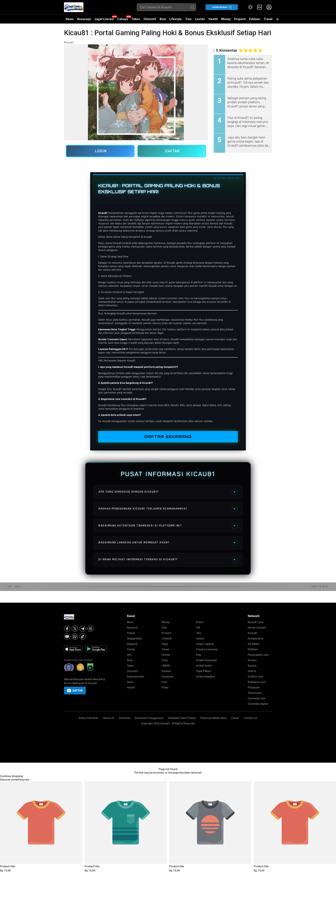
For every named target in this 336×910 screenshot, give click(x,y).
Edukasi (254, 19)
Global (131, 633)
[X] (75, 629)
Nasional (132, 627)
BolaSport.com (257, 682)
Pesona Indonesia (207, 649)
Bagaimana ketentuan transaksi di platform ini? (167, 526)
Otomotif (150, 19)
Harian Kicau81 (257, 627)
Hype (165, 643)
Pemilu (131, 649)
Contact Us (250, 717)
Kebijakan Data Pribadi (182, 717)
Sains (130, 682)
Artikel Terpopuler (206, 660)
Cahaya (122, 19)
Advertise (124, 717)
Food (165, 660)
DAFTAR (172, 151)
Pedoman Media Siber (213, 717)
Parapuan (168, 676)
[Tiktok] (83, 636)
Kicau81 (69, 42)
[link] (259, 7)
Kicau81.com (256, 622)
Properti (240, 19)
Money (226, 19)
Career (235, 717)
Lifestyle (175, 19)
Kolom (200, 622)
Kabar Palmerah (88, 717)
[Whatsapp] (75, 636)
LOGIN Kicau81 (220, 7)
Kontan (252, 660)
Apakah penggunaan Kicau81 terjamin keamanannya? (167, 509)
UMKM (166, 665)
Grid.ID (252, 671)
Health (213, 19)
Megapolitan (134, 638)
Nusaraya (84, 19)
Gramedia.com (257, 698)
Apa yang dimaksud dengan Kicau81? (167, 492)
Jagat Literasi (104, 19)
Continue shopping (11, 776)
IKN (129, 654)
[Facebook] (67, 629)
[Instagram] (90, 629)
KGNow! (253, 649)
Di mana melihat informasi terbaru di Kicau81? (167, 559)
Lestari (200, 20)
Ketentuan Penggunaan (149, 717)
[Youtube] (67, 636)
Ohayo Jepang (205, 643)
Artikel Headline (205, 676)
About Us (108, 717)
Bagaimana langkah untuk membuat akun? (167, 542)
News (70, 19)
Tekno (135, 19)
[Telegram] (83, 629)
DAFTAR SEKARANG (168, 436)
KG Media (253, 643)
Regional (132, 643)
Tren (188, 19)
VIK (198, 627)
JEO (198, 633)
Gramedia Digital (258, 703)
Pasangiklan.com (258, 654)
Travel (268, 19)
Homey (166, 654)
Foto (164, 682)
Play (198, 654)
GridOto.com (255, 676)
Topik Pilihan (203, 671)
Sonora (252, 665)
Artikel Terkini (204, 665)
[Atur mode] (250, 7)
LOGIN (101, 151)
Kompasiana (255, 638)
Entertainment (135, 676)
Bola (163, 19)
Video (165, 687)
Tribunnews (255, 692)
